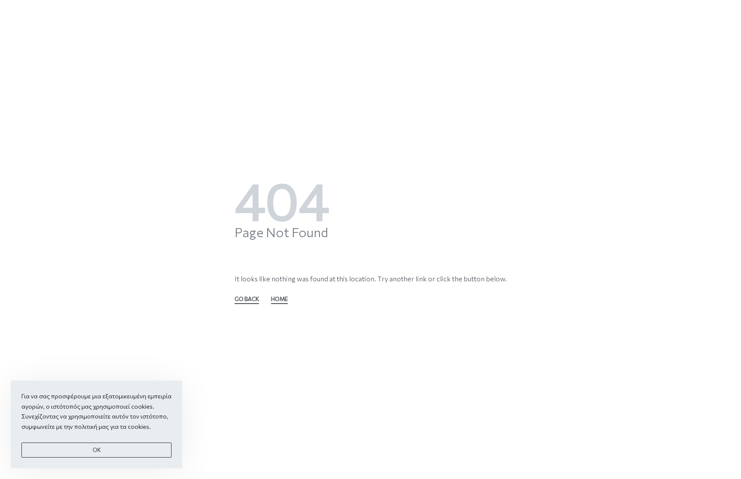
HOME (279, 299)
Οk (97, 449)
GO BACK (247, 299)
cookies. (139, 426)
